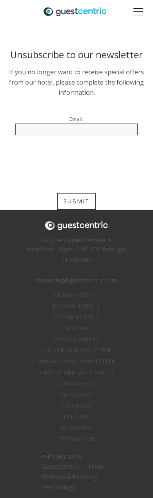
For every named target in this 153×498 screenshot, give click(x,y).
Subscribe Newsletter (76, 350)
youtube (76, 416)
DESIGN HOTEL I (76, 295)
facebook (76, 405)
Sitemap (76, 328)
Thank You (76, 383)
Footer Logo (76, 226)
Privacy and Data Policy (76, 372)
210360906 (77, 260)
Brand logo (75, 12)
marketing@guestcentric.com (76, 280)
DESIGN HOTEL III (76, 317)
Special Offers (77, 339)
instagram (76, 394)
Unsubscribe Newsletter (77, 361)
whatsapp (76, 427)
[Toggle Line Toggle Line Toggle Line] (138, 11)
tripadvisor (77, 438)
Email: (76, 119)
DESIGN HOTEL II (76, 306)
